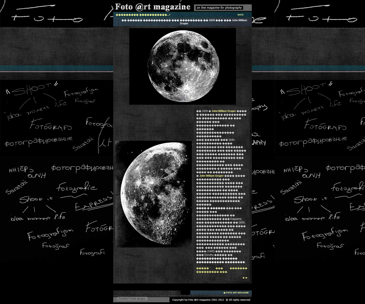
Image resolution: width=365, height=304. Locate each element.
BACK (241, 15)
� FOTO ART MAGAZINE (236, 293)
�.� (244, 277)
